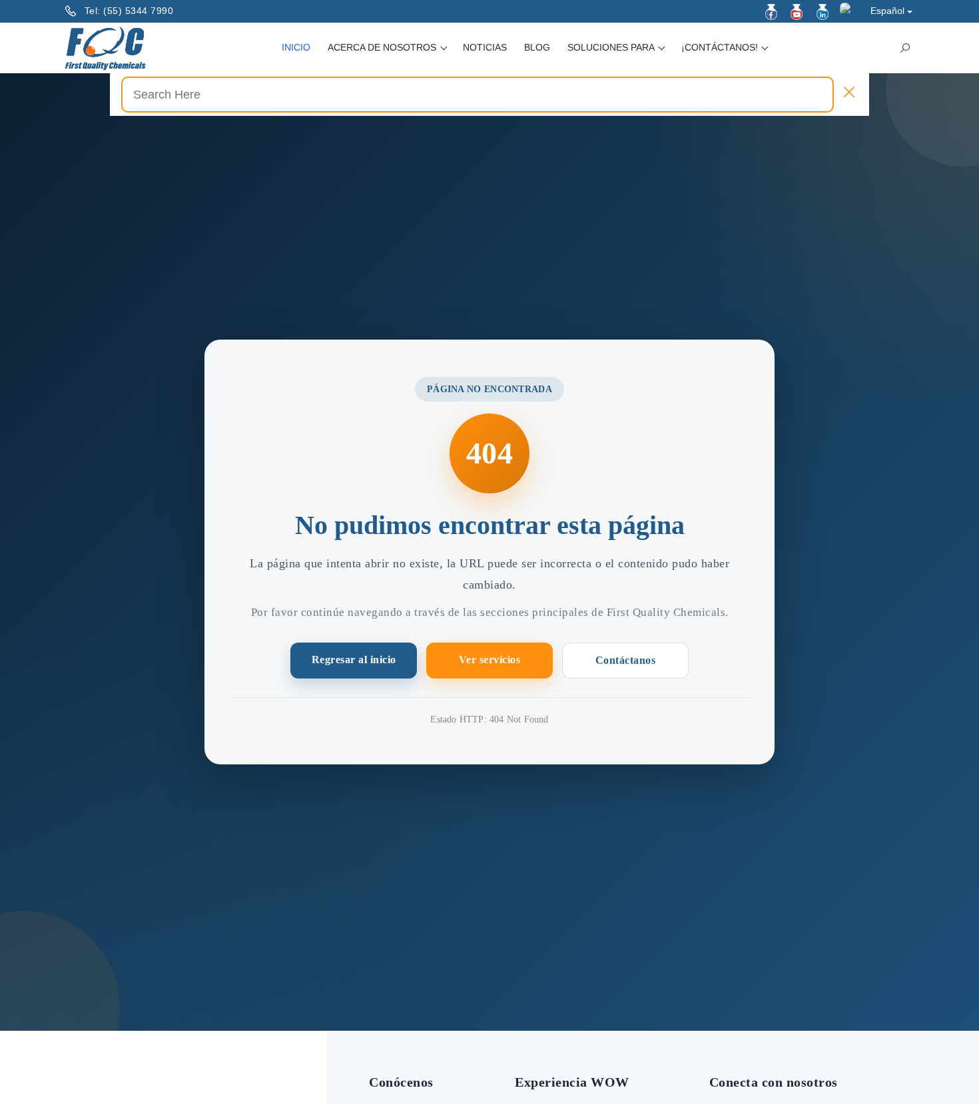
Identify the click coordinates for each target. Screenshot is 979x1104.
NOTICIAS (485, 47)
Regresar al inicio (354, 659)
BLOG (537, 47)
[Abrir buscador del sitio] (905, 48)
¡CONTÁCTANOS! (721, 47)
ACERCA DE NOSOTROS (383, 47)
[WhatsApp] (847, 10)
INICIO (296, 47)
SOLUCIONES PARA (612, 47)
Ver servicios (490, 659)
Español (887, 10)
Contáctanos (625, 660)
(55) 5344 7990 (138, 10)
